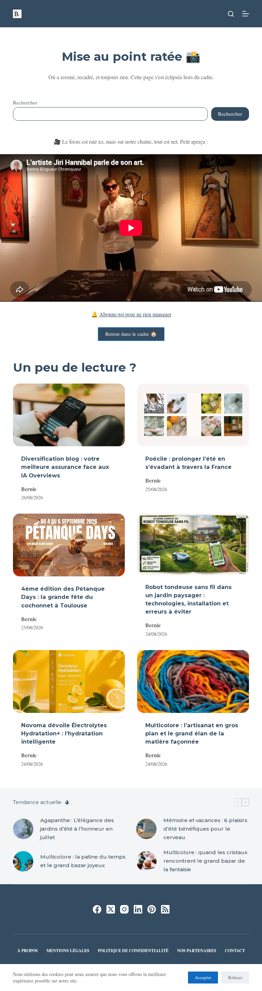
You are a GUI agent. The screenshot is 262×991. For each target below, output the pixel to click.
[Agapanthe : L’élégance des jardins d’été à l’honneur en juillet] (23, 829)
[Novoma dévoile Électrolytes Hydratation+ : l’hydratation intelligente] (69, 681)
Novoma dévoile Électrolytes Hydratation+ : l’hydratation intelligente (64, 733)
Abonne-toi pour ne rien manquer (135, 314)
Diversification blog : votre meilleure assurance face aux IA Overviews (65, 466)
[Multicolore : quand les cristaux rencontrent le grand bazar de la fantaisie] (146, 861)
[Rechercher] (231, 14)
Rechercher (25, 102)
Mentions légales (67, 950)
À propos (27, 950)
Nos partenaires (196, 950)
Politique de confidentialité (133, 950)
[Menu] (245, 13)
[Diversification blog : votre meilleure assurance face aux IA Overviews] (69, 415)
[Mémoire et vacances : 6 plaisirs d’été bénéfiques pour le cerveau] (146, 829)
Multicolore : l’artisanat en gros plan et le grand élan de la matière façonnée (191, 733)
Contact (235, 950)
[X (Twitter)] (110, 909)
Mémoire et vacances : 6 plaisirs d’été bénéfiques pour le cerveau (205, 829)
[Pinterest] (151, 909)
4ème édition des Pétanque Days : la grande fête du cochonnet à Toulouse (63, 596)
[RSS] (165, 909)
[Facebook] (97, 909)
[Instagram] (124, 909)
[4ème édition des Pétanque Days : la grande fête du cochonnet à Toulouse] (69, 545)
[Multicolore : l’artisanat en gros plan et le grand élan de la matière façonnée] (193, 681)
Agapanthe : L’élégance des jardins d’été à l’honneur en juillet (77, 829)
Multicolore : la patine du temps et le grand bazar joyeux (83, 860)
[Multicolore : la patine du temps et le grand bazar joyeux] (23, 861)
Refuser (235, 977)
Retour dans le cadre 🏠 (131, 333)
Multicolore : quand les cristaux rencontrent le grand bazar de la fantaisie (205, 861)
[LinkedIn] (138, 909)
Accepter (203, 977)
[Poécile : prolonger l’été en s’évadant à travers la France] (193, 415)
